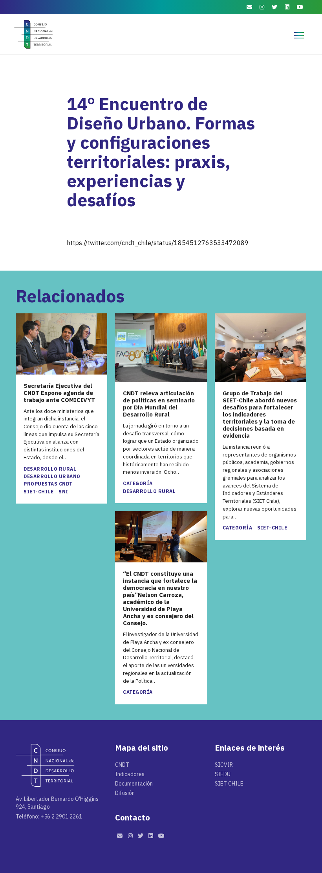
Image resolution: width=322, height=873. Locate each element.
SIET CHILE (229, 783)
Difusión (125, 793)
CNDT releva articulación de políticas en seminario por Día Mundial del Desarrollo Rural (159, 404)
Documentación (134, 783)
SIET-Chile (38, 492)
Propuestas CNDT (48, 484)
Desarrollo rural (50, 469)
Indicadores (130, 774)
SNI (63, 492)
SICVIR (224, 764)
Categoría (138, 483)
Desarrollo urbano (52, 476)
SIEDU (223, 774)
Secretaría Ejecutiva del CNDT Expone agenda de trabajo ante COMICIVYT (59, 393)
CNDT (122, 764)
